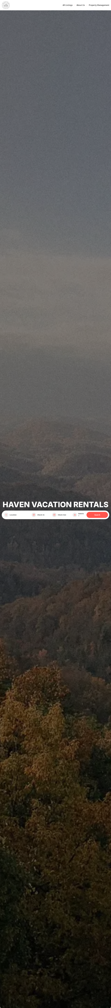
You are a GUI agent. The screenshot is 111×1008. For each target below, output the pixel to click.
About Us (81, 5)
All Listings (68, 5)
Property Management (99, 5)
